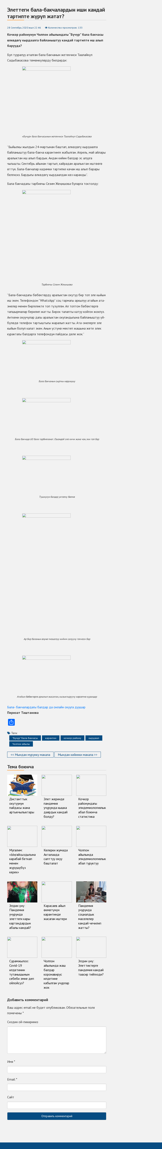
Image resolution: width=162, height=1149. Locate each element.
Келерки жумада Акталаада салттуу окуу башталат (56, 856)
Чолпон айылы (21, 744)
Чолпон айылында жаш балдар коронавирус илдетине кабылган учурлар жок (56, 974)
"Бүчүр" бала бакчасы (25, 738)
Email (12, 1079)
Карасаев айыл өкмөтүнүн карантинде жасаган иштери (55, 912)
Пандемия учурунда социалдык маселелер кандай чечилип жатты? (89, 917)
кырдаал (94, 738)
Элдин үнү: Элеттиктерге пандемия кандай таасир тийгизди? (91, 967)
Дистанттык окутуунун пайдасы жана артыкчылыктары (21, 805)
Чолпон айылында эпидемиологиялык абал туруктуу (92, 856)
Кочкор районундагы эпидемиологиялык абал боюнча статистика (92, 808)
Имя (11, 1061)
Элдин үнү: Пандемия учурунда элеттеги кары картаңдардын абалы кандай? (20, 917)
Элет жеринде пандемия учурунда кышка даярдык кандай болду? (56, 808)
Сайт (10, 1097)
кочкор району (72, 738)
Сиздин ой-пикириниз (22, 1022)
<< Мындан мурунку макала (30, 754)
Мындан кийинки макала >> (77, 754)
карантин (50, 738)
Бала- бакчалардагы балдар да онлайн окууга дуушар (46, 707)
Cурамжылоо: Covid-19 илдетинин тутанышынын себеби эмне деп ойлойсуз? (21, 972)
